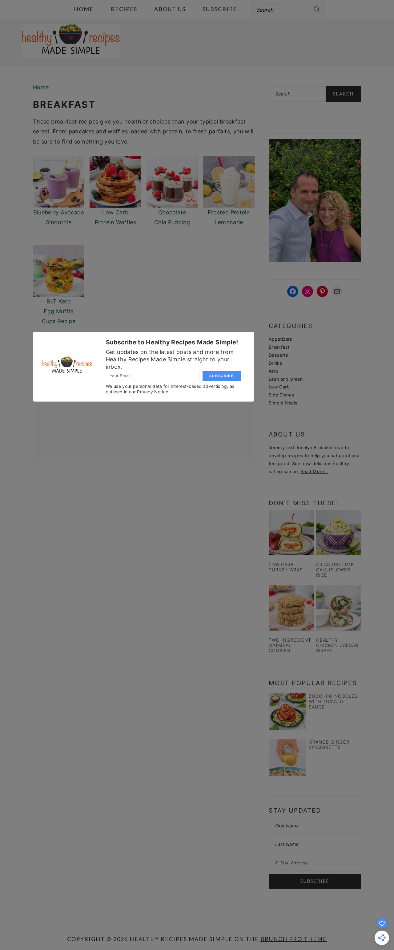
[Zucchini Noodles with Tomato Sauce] (287, 713)
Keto (273, 371)
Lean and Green (286, 379)
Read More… (314, 471)
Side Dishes (281, 394)
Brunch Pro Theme (293, 939)
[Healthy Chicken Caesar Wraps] (338, 607)
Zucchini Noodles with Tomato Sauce (333, 701)
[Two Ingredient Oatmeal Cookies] (291, 607)
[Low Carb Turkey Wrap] (291, 532)
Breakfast (279, 347)
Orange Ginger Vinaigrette (329, 744)
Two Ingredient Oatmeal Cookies (290, 645)
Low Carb (279, 386)
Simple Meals (283, 402)
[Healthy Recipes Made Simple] (71, 52)
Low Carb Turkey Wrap (286, 567)
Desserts (278, 355)
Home (41, 87)
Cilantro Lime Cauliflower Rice (335, 570)
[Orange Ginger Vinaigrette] (287, 759)
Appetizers (280, 339)
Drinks (275, 363)
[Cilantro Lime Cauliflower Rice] (338, 532)
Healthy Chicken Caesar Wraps (337, 645)
